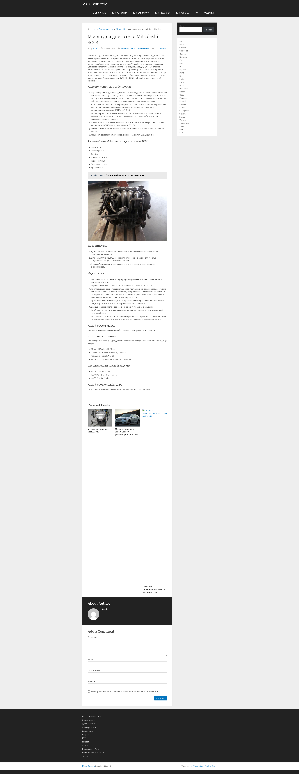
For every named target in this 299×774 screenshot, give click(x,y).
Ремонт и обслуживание (93, 753)
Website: (91, 681)
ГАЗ (181, 133)
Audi (181, 41)
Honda (182, 66)
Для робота (182, 13)
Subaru (182, 114)
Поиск (182, 26)
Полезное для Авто (91, 749)
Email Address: (94, 670)
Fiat (181, 60)
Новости (86, 742)
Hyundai (183, 70)
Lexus (182, 82)
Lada (181, 79)
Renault (182, 101)
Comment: (92, 637)
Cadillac (182, 48)
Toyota (182, 120)
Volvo (181, 126)
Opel (181, 95)
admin (95, 48)
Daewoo (183, 57)
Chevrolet (183, 51)
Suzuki (182, 117)
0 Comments (160, 48)
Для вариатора (141, 13)
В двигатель (99, 13)
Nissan (182, 92)
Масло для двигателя (139, 48)
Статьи (85, 745)
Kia (180, 76)
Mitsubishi (125, 48)
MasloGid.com (94, 4)
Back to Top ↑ (211, 766)
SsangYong (184, 111)
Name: (90, 659)
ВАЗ (181, 130)
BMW (181, 44)
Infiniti (181, 73)
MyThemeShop (197, 766)
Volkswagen (184, 123)
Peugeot (183, 98)
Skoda (182, 107)
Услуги (85, 756)
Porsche (182, 104)
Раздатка (209, 13)
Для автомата (119, 13)
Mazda (182, 85)
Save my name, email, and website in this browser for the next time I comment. (124, 691)
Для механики (162, 13)
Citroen (182, 54)
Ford (181, 63)
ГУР (196, 13)
